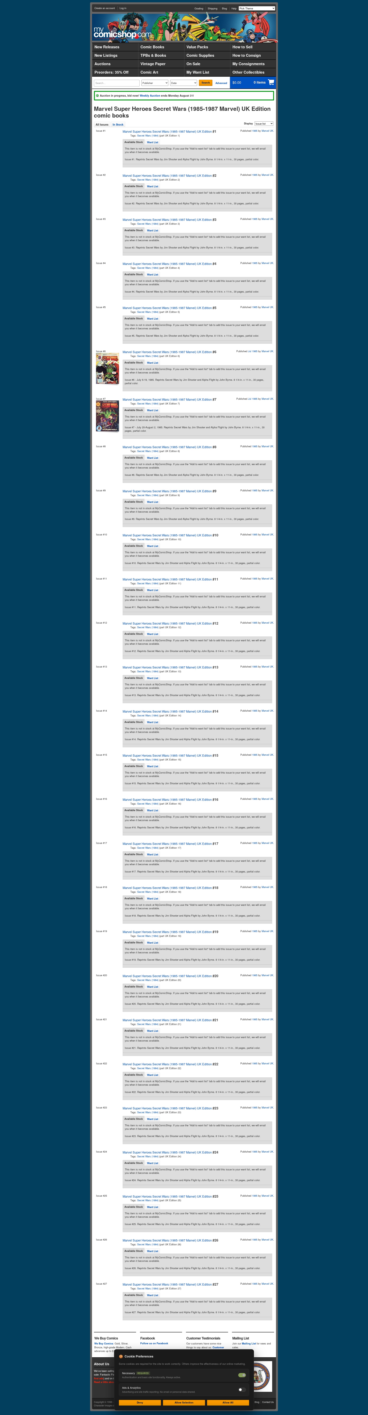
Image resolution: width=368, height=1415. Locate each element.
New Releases (106, 46)
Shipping (212, 8)
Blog (224, 8)
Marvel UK (267, 130)
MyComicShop (122, 33)
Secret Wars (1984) (148, 135)
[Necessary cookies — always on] (242, 1375)
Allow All (228, 1402)
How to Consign (246, 55)
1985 (254, 130)
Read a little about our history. (112, 1382)
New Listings (105, 55)
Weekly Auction (150, 95)
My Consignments (248, 63)
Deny (140, 1402)
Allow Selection (184, 1402)
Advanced (221, 83)
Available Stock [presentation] (133, 142)
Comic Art (149, 72)
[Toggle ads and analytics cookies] (242, 1390)
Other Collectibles (248, 72)
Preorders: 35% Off (111, 72)
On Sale (193, 63)
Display (248, 123)
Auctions (102, 63)
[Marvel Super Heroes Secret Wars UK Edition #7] (107, 415)
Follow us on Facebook (154, 1343)
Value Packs (197, 46)
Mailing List (249, 1343)
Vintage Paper (153, 63)
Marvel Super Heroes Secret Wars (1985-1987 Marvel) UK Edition (167, 131)
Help (234, 8)
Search (206, 82)
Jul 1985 (252, 351)
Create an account (104, 8)
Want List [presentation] (152, 142)
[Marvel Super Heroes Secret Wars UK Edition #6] (107, 368)
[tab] (134, 142)
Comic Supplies (200, 55)
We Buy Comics (103, 1343)
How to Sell (242, 46)
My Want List (197, 72)
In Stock (118, 124)
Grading (199, 8)
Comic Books (152, 46)
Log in (123, 8)
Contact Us (268, 1401)
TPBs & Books (153, 55)
